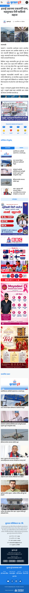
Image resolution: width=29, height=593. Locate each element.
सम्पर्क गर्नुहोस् (12, 561)
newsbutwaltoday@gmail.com (14, 554)
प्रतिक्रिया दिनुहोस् (6, 140)
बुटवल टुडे (9, 22)
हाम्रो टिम (14, 576)
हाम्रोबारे (5, 561)
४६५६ (18, 536)
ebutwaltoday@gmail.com (16, 543)
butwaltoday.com (11, 587)
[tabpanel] (14, 175)
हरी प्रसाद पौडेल (4, 574)
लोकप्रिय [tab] (21, 148)
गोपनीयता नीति (20, 561)
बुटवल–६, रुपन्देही (16, 545)
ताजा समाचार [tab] (7, 148)
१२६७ (18, 538)
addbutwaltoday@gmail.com (14, 558)
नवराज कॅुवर (12, 574)
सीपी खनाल (19, 574)
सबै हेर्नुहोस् (14, 199)
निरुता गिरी (25, 574)
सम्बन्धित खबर (5, 374)
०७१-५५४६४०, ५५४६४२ (16, 541)
